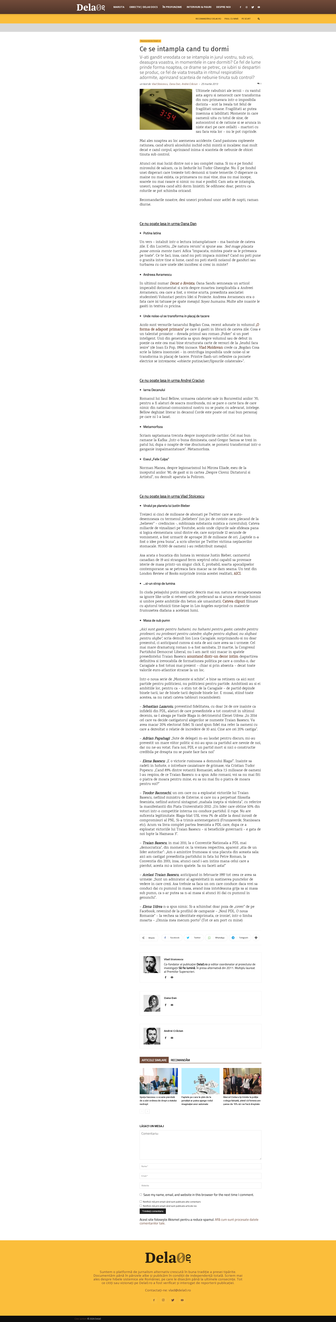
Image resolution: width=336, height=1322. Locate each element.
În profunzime (172, 7)
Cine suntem (81, 1318)
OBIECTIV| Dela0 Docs (143, 7)
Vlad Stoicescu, (160, 84)
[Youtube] (258, 7)
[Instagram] (246, 7)
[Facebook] (240, 7)
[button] (258, 18)
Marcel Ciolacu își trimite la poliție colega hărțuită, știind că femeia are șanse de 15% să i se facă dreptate (242, 1100)
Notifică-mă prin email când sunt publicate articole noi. (170, 1206)
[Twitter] (252, 7)
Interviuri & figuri (199, 7)
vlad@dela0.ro (180, 1290)
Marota (118, 7)
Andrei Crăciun (189, 84)
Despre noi (223, 7)
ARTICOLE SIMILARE (154, 1060)
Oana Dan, (175, 84)
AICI (237, 574)
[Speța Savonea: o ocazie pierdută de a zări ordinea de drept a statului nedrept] (159, 1081)
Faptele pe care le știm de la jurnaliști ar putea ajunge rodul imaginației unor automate (197, 1100)
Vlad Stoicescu (173, 959)
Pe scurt (246, 18)
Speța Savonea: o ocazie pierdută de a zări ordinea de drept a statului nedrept (158, 1100)
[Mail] (173, 977)
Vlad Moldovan (211, 348)
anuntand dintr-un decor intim (212, 657)
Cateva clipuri (234, 601)
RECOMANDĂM (180, 1060)
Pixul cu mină (231, 18)
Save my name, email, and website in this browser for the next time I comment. (198, 1194)
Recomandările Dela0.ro (208, 18)
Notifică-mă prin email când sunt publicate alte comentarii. (172, 1201)
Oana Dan (170, 998)
